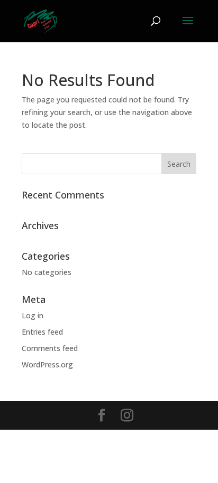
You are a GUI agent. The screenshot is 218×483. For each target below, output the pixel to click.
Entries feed (42, 332)
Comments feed (50, 348)
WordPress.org (47, 364)
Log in (32, 315)
